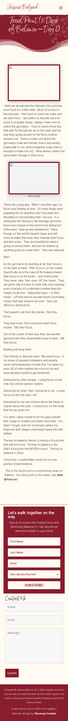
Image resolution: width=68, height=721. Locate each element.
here (60, 475)
